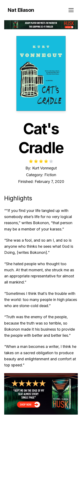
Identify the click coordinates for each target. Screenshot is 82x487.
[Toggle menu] (71, 10)
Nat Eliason (21, 10)
